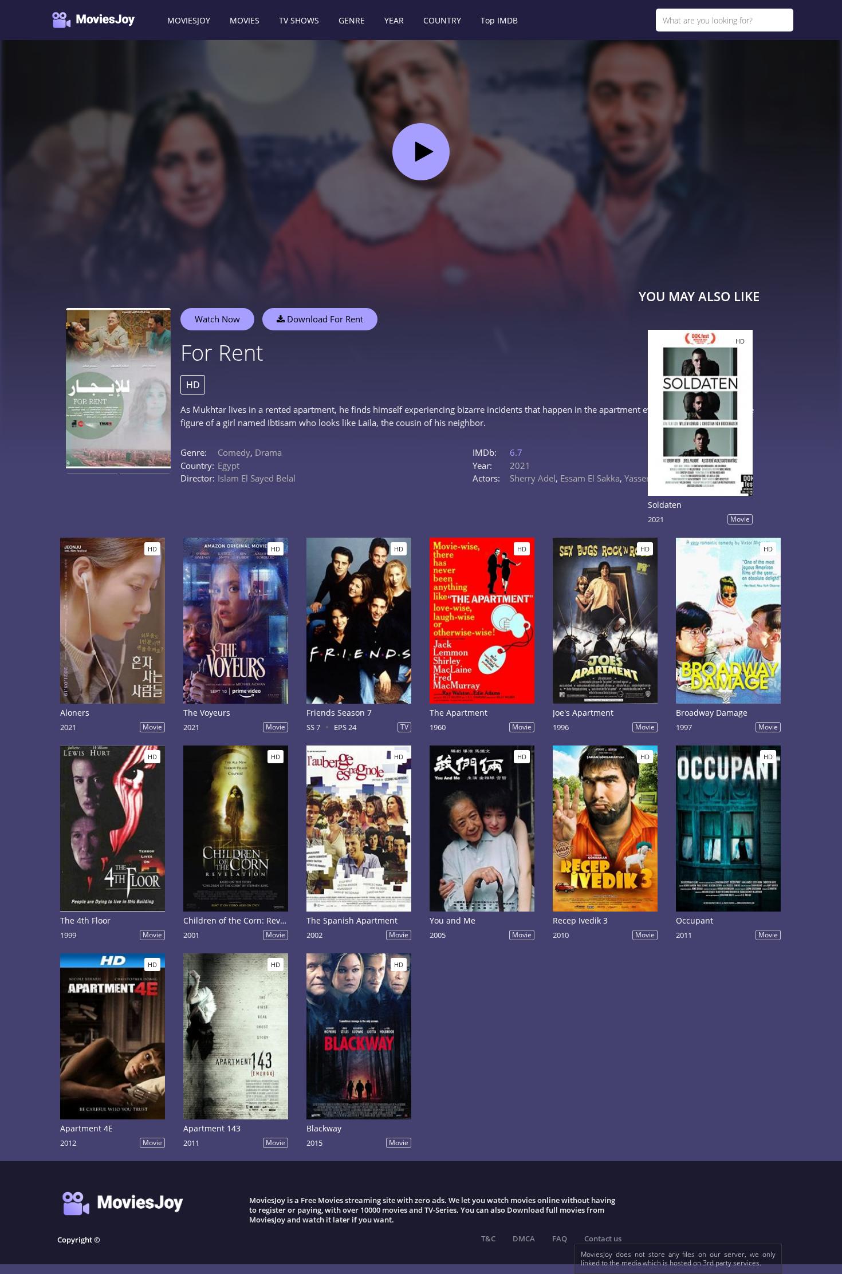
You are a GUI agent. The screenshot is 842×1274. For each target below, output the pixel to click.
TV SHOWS (299, 20)
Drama (268, 452)
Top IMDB (499, 20)
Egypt (228, 465)
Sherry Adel (533, 478)
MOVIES (244, 20)
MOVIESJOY (188, 20)
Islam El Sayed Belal (257, 478)
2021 (520, 465)
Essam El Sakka (590, 478)
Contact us (602, 1238)
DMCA (524, 1238)
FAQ (559, 1238)
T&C (488, 1238)
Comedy (234, 452)
